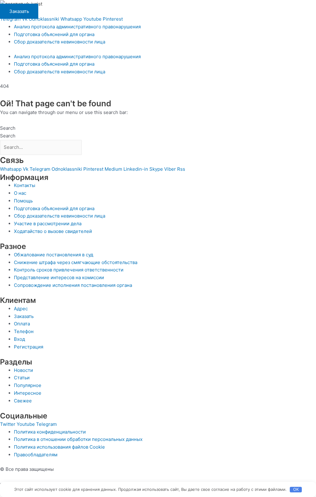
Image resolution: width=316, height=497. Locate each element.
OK (296, 489)
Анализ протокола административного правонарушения (77, 27)
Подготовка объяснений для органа (54, 34)
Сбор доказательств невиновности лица (59, 42)
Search (7, 128)
